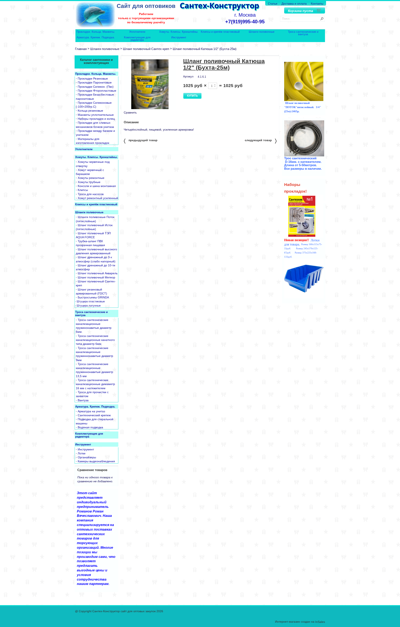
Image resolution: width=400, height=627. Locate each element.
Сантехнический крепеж (94, 415)
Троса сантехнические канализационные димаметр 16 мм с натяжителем (95, 384)
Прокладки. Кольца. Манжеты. (95, 32)
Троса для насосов (91, 194)
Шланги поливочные (261, 32)
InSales (320, 622)
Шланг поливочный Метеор (96, 277)
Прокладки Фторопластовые (97, 90)
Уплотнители (137, 32)
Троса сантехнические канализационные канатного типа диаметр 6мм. (95, 340)
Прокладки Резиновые (93, 78)
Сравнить (130, 112)
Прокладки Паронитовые (95, 82)
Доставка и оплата (294, 3)
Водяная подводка (90, 427)
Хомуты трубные (89, 182)
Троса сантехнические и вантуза (303, 33)
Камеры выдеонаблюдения (96, 461)
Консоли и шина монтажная (97, 186)
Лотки (81, 453)
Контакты (317, 3)
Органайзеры (87, 457)
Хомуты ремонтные (91, 178)
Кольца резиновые (90, 110)
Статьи (272, 3)
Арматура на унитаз (91, 411)
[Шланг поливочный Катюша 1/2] (150, 84)
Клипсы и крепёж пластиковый (220, 32)
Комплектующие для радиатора (137, 38)
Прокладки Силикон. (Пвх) (96, 86)
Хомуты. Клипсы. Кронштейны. (178, 32)
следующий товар (261, 140)
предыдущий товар (141, 140)
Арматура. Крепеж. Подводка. (96, 37)
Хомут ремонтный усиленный (98, 198)
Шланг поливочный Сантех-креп (146, 49)
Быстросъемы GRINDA (93, 297)
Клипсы (83, 190)
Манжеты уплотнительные (96, 114)
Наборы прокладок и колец (96, 118)
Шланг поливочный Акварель (98, 273)
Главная (81, 49)
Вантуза (83, 400)
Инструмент (178, 37)
